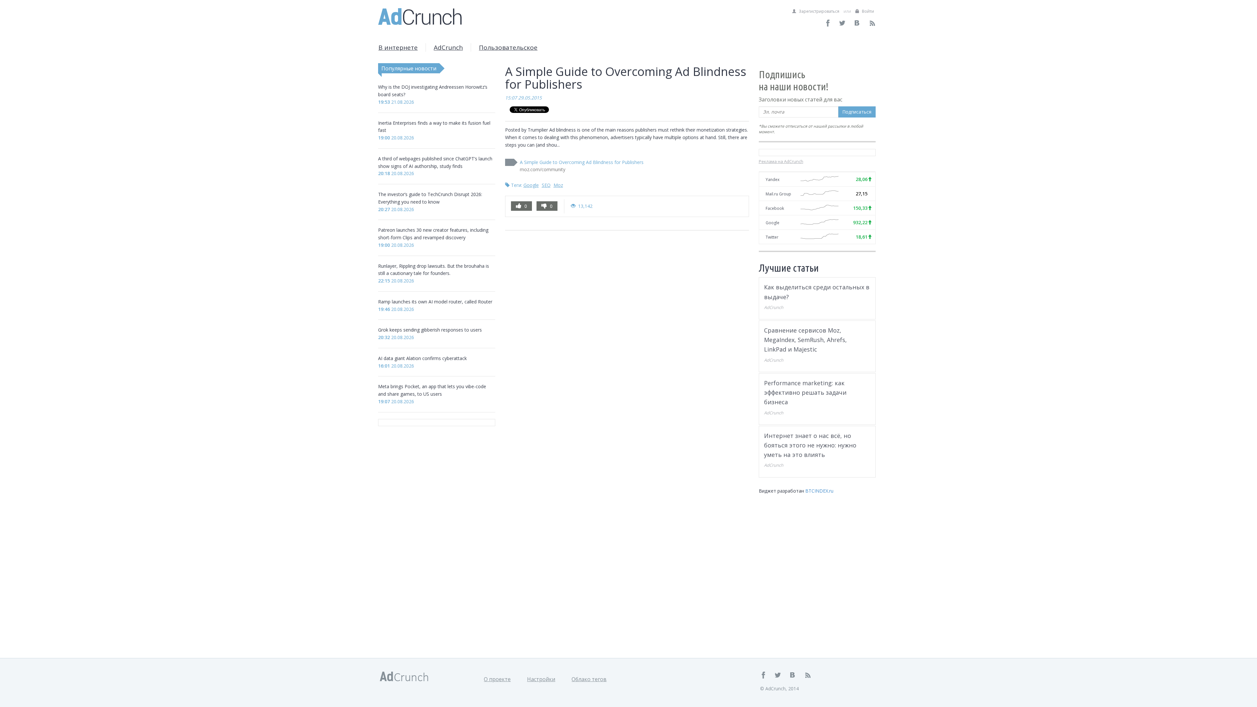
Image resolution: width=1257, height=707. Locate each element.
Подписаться (856, 112)
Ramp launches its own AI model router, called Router (435, 302)
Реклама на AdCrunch (781, 161)
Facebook (775, 208)
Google (531, 185)
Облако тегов (589, 679)
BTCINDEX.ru (819, 491)
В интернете (398, 47)
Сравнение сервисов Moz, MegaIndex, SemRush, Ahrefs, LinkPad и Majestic (805, 340)
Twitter (772, 237)
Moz (558, 185)
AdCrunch (448, 47)
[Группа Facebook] (828, 23)
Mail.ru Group (778, 194)
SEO (546, 185)
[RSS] (872, 23)
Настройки (541, 679)
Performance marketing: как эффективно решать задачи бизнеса (805, 392)
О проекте (497, 679)
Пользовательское (508, 47)
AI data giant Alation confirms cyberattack (422, 358)
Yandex (772, 179)
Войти (867, 11)
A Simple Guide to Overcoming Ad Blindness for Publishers (582, 162)
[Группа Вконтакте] (857, 23)
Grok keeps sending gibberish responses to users (430, 330)
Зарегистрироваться (818, 11)
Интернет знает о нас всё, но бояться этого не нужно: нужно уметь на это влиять (810, 445)
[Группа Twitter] (842, 23)
